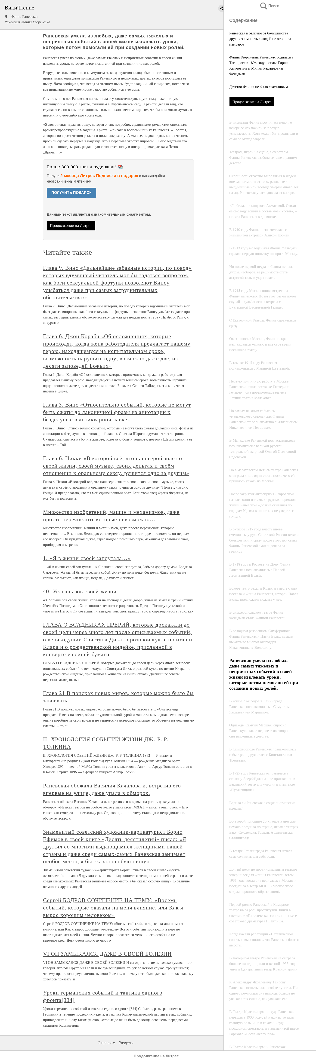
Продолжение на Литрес (251, 101)
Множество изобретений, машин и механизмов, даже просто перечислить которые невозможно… (111, 515)
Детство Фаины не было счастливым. (259, 86)
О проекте (106, 1043)
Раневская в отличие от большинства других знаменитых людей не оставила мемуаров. (260, 38)
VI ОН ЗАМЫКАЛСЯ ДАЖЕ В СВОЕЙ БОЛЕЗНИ (107, 953)
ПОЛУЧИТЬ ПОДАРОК (71, 193)
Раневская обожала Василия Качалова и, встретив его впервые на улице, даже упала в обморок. (112, 789)
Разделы (126, 1043)
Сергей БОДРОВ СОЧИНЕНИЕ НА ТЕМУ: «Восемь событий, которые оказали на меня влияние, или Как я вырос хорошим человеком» (113, 907)
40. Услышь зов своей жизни (80, 591)
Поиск (269, 6)
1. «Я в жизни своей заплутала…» (87, 558)
